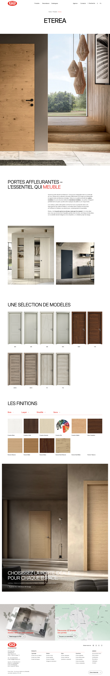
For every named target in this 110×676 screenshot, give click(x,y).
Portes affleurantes (80, 657)
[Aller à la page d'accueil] (13, 5)
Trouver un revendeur (66, 636)
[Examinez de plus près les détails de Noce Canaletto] (95, 426)
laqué (24, 412)
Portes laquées (49, 657)
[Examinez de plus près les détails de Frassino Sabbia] (79, 426)
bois (9, 412)
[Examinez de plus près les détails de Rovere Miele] (31, 445)
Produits (36, 4)
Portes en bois (49, 655)
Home (50, 11)
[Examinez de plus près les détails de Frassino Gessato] (47, 426)
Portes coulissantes (80, 663)
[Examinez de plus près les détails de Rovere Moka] (47, 445)
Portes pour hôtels (35, 657)
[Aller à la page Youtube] (101, 645)
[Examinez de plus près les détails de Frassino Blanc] (15, 426)
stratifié (40, 412)
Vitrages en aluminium (51, 661)
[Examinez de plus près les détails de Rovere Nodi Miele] (79, 445)
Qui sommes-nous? (96, 653)
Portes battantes (79, 655)
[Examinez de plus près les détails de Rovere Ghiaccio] (15, 445)
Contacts (83, 4)
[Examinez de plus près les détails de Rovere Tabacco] (95, 445)
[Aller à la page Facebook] (96, 645)
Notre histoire (95, 655)
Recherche (92, 4)
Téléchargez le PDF (15, 636)
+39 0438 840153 (14, 657)
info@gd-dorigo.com (15, 659)
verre (55, 412)
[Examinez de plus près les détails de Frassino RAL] (63, 426)
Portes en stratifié (50, 659)
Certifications (95, 657)
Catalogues (54, 4)
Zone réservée (94, 672)
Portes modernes (65, 657)
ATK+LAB (19, 673)
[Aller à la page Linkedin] (98, 645)
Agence (75, 4)
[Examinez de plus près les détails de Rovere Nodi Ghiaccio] (63, 445)
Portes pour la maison (36, 655)
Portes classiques (65, 655)
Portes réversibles (80, 661)
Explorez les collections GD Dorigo (20, 587)
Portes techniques (35, 659)
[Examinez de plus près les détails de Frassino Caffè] (31, 426)
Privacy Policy (10, 671)
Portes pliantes (79, 659)
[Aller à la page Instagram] (93, 645)
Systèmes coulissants (66, 659)
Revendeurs (45, 4)
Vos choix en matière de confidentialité (21, 671)
